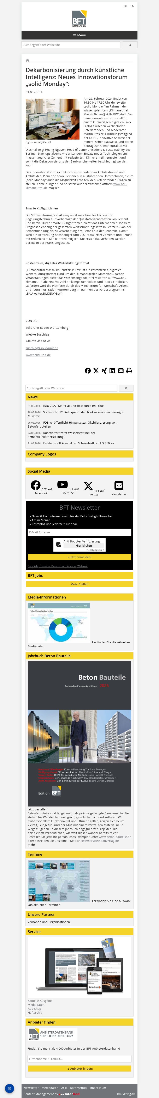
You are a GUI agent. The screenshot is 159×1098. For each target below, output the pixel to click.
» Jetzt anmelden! (79, 557)
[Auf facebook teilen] (88, 372)
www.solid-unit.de (38, 355)
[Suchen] (129, 45)
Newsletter (31, 1088)
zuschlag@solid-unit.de (42, 348)
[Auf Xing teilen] (104, 372)
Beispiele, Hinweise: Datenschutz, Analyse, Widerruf (58, 566)
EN (132, 6)
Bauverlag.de (126, 1094)
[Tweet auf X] (96, 372)
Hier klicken (84, 545)
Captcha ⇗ (95, 550)
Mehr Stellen (79, 584)
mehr (31, 845)
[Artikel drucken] (129, 371)
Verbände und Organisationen (49, 922)
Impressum (98, 1088)
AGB (64, 1088)
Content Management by (41, 1094)
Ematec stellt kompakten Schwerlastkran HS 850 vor (71, 443)
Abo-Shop (34, 1009)
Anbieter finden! (81, 1069)
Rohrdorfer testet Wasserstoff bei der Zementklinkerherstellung (61, 435)
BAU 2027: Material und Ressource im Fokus (66, 406)
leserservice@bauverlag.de (100, 841)
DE (126, 6)
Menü (81, 35)
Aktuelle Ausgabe (40, 1001)
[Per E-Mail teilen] (121, 371)
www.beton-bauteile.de (115, 837)
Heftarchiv (35, 1012)
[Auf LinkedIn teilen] (112, 372)
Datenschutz (78, 1088)
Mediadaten (36, 1005)
